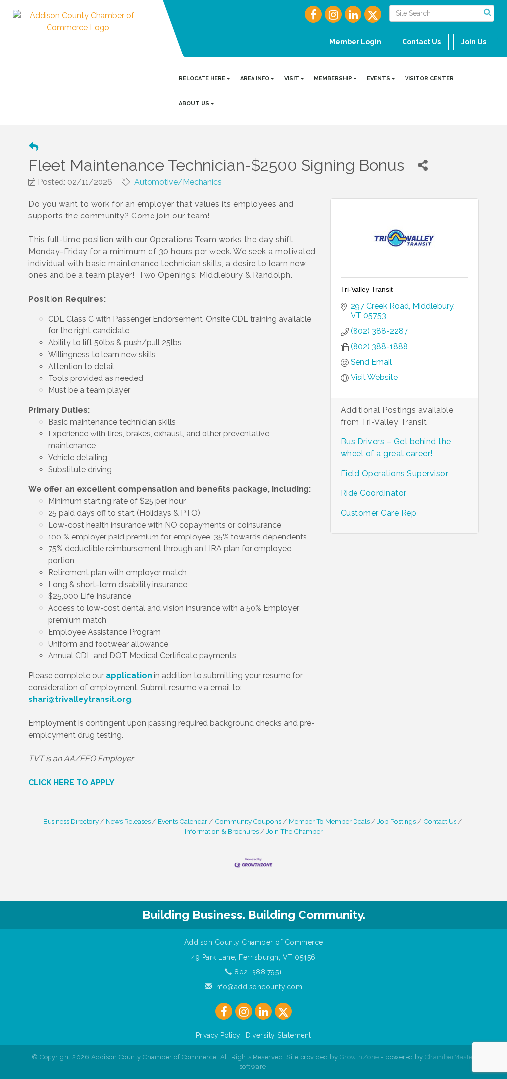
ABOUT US (194, 103)
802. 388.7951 (257, 972)
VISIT (291, 78)
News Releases (128, 821)
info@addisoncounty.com (257, 987)
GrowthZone (359, 1057)
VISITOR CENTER (429, 78)
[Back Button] (33, 147)
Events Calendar (182, 821)
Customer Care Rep (379, 513)
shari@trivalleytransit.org (79, 699)
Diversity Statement (278, 1035)
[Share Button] (422, 165)
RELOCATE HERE (202, 78)
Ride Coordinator (373, 493)
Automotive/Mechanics (178, 182)
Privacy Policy (218, 1035)
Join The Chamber (294, 831)
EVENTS (378, 78)
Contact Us (439, 821)
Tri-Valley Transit (367, 289)
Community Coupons (248, 821)
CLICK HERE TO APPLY (71, 782)
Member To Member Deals (329, 821)
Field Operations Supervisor (395, 473)
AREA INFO (254, 78)
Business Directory (71, 821)
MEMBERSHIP (333, 78)
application (129, 675)
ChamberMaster (450, 1057)
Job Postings (396, 821)
